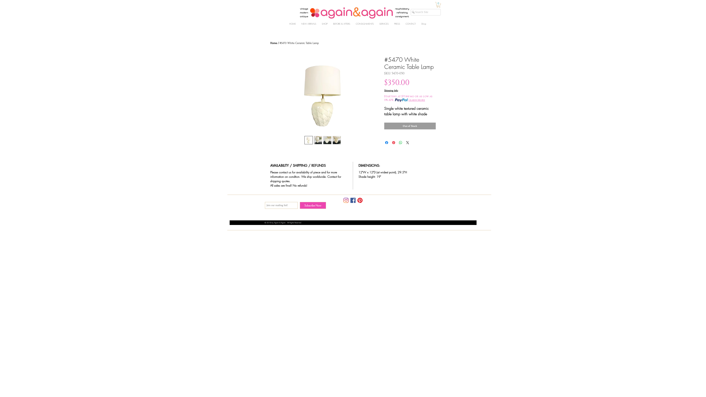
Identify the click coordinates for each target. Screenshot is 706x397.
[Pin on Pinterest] (393, 142)
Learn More (417, 100)
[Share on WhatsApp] (400, 142)
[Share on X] (407, 142)
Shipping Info (391, 90)
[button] (438, 5)
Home (273, 43)
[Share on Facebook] (386, 142)
